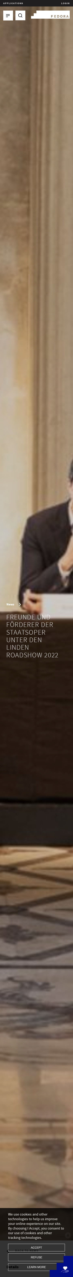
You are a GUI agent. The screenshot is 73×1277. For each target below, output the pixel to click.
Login (65, 3)
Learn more (36, 1267)
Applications (13, 3)
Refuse (36, 1257)
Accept (36, 1247)
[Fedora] (50, 14)
